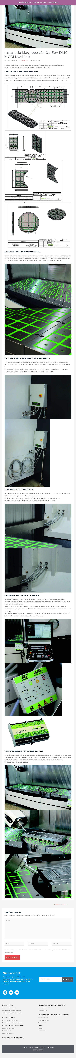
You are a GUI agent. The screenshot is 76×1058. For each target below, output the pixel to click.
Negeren (55, 2)
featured (7, 60)
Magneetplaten (15, 60)
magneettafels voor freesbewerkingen (17, 762)
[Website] (61, 944)
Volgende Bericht (61, 904)
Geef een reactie (34, 60)
